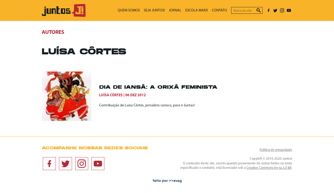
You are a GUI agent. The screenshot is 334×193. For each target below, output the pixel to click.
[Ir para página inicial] (64, 15)
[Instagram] (282, 10)
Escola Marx (196, 10)
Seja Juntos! (154, 10)
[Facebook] (268, 10)
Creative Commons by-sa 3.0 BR (268, 168)
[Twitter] (275, 10)
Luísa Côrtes (111, 95)
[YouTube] (289, 10)
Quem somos (129, 10)
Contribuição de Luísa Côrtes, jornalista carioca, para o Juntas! (147, 105)
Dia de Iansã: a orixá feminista (158, 87)
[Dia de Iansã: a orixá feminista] (70, 96)
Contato (219, 10)
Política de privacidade (276, 150)
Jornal (175, 10)
